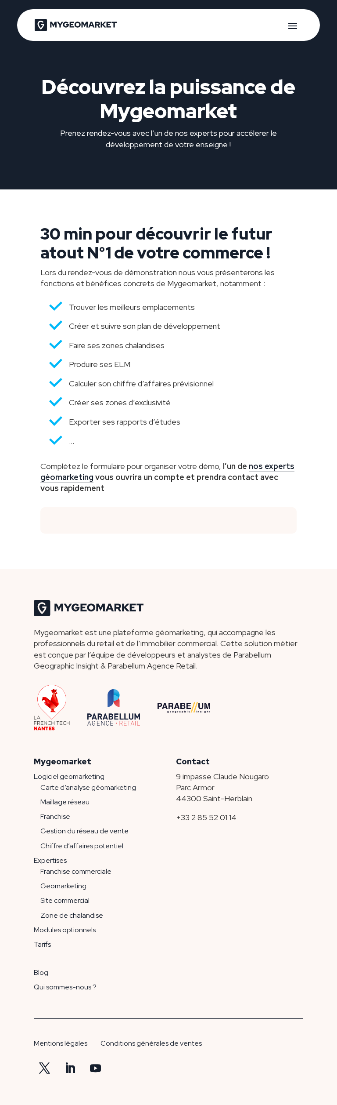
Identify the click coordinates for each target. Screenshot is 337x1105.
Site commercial (65, 900)
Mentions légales (60, 1043)
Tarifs (42, 944)
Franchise (55, 816)
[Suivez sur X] (45, 1069)
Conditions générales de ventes (151, 1043)
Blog (41, 972)
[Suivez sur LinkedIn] (70, 1069)
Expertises (50, 860)
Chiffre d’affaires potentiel (81, 846)
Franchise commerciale (75, 871)
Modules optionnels (65, 929)
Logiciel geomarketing (69, 776)
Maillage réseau (65, 802)
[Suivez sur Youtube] (96, 1069)
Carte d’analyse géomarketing (88, 787)
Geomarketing (63, 886)
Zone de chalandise (71, 915)
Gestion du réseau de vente (84, 831)
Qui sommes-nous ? (65, 987)
